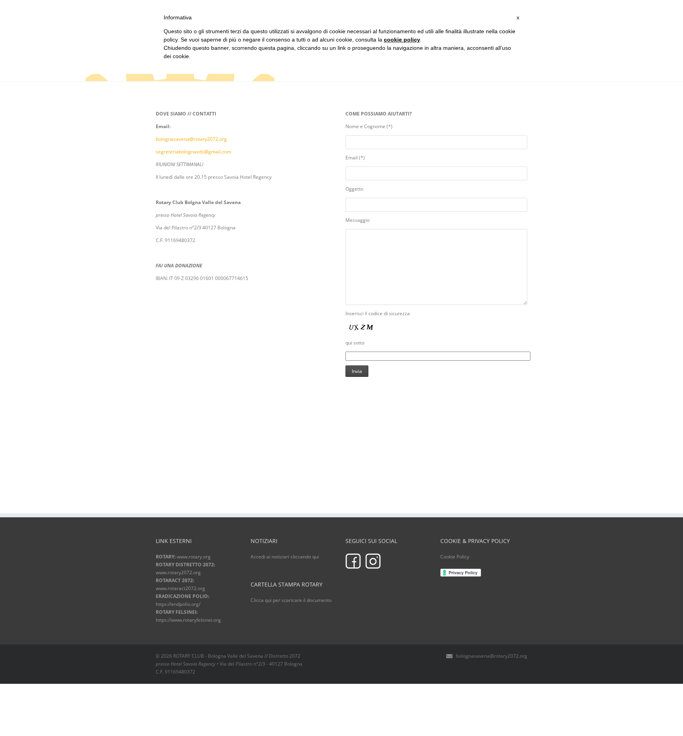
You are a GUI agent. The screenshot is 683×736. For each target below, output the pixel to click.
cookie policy (402, 39)
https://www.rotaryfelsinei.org (188, 620)
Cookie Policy (454, 556)
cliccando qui (305, 556)
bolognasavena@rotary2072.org (191, 139)
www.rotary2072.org (178, 572)
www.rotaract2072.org (180, 588)
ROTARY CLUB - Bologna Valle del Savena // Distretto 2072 (236, 656)
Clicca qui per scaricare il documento (291, 600)
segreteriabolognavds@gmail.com (193, 151)
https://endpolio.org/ (178, 604)
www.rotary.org (194, 556)
